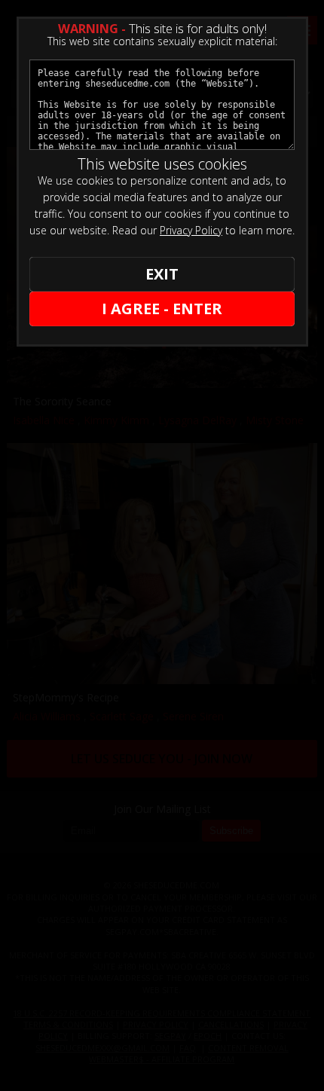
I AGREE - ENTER (162, 308)
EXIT (162, 274)
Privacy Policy (191, 230)
